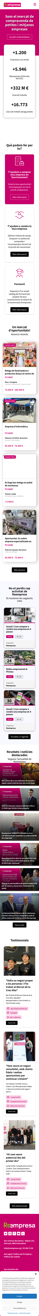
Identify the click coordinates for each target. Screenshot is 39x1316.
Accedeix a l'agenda (19, 736)
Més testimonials (19, 1205)
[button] (36, 1274)
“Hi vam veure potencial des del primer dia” (15, 1157)
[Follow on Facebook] (14, 1233)
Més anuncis (19, 569)
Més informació (20, 197)
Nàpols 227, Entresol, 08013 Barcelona (19, 1242)
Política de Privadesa (24, 1313)
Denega (19, 1302)
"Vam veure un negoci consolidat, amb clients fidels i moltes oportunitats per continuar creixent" (19, 1072)
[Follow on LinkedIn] (5, 1233)
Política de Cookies (13, 1313)
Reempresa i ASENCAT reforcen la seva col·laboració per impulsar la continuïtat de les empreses (19, 835)
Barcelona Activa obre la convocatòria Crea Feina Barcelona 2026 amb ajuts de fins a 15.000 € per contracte (19, 860)
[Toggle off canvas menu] (30, 4)
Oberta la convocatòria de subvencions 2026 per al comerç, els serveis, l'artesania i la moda (19, 885)
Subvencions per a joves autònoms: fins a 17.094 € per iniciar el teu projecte (18, 807)
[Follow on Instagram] (10, 1233)
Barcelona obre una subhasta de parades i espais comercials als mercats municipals (18, 781)
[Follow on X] (23, 1233)
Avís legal (8, 1254)
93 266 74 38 (28, 1248)
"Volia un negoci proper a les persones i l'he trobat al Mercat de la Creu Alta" (19, 985)
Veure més (19, 925)
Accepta (19, 1296)
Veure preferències (19, 1308)
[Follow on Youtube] (18, 1233)
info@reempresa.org (12, 1248)
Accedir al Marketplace (19, 37)
